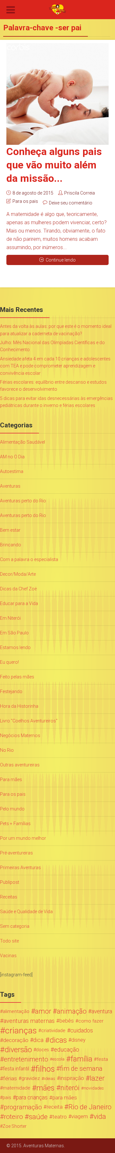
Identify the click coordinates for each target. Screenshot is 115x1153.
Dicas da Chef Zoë (18, 588)
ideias (49, 1078)
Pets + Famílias (15, 823)
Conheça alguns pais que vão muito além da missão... (54, 164)
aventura (101, 1011)
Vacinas (8, 955)
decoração (15, 1040)
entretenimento (26, 1059)
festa (102, 1059)
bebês (66, 1021)
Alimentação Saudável (22, 442)
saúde (38, 1116)
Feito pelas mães (17, 676)
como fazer (90, 1021)
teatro (59, 1116)
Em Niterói (10, 618)
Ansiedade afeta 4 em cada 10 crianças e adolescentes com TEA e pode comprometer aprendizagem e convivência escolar (55, 366)
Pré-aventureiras (16, 852)
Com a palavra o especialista (29, 559)
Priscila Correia (79, 193)
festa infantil (16, 1069)
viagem (79, 1116)
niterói (70, 1088)
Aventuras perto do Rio (23, 500)
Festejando (11, 691)
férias (10, 1078)
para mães (64, 1097)
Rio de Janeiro (89, 1107)
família (81, 1059)
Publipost (9, 882)
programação (23, 1107)
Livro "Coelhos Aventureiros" (28, 720)
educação (66, 1049)
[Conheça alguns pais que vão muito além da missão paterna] (57, 94)
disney (78, 1040)
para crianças (32, 1097)
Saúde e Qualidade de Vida (26, 911)
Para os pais (25, 201)
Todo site (9, 940)
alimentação (16, 1011)
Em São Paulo (14, 632)
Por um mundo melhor (23, 838)
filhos (45, 1069)
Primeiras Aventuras (20, 867)
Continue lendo (61, 259)
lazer (97, 1078)
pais (7, 1097)
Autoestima (11, 471)
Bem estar (10, 530)
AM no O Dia (12, 456)
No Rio (7, 750)
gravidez (30, 1078)
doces (42, 1049)
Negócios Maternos (20, 735)
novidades (94, 1087)
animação (72, 1011)
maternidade (16, 1088)
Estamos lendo (15, 647)
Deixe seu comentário (70, 202)
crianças (21, 1030)
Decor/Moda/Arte (18, 574)
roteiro (13, 1116)
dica (38, 1040)
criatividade (53, 1030)
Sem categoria (14, 926)
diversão (18, 1049)
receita (55, 1107)
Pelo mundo (12, 808)
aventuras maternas (29, 1020)
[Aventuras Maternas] (57, 8)
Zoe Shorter (15, 1126)
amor (43, 1011)
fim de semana (81, 1068)
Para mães (11, 779)
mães (45, 1088)
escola (58, 1059)
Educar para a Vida (19, 603)
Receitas (8, 896)
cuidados (81, 1030)
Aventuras (10, 486)
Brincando (10, 544)
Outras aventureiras (20, 764)
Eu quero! (9, 662)
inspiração (72, 1078)
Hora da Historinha (19, 706)
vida (100, 1116)
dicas (58, 1040)
